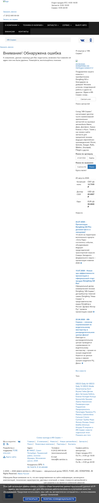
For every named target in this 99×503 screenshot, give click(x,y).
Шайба (78, 424)
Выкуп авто (81, 25)
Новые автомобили (68, 441)
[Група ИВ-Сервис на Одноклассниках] (4, 444)
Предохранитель (83, 409)
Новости (53, 441)
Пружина (89, 412)
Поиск (91, 166)
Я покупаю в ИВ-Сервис (84, 428)
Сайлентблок (87, 414)
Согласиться (31, 499)
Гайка (84, 391)
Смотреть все (86, 99)
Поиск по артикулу (84, 153)
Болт (89, 388)
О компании (42, 441)
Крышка (89, 399)
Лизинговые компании (44, 444)
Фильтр (79, 422)
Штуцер (79, 427)
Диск (78, 394)
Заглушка (84, 394)
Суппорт (79, 419)
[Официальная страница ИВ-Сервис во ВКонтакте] (82, 40)
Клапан (79, 396)
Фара (92, 419)
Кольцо (93, 396)
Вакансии (10, 31)
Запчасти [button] (52, 25)
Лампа (78, 401)
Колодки (85, 396)
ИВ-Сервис (11, 39)
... (88, 94)
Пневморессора (82, 404)
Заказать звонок (9, 11)
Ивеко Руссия (23, 473)
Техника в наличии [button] (32, 25)
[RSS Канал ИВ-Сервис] (8, 444)
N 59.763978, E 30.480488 (37, 465)
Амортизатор (81, 388)
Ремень (79, 414)
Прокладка (80, 412)
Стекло (86, 417)
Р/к (94, 412)
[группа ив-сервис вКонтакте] (19, 441)
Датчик (90, 391)
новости (88, 430)
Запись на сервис (10, 19)
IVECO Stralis (88, 386)
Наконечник (87, 401)
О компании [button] (11, 25)
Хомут (91, 422)
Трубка (86, 419)
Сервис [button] (66, 25)
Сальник (79, 417)
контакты (23, 31)
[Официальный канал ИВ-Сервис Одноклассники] (90, 40)
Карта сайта (11, 456)
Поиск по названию (84, 162)
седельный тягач (83, 432)
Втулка (78, 391)
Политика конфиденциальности (58, 499)
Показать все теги (83, 435)
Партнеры (61, 444)
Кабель (91, 394)
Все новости (81, 370)
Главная (30, 441)
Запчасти (83, 441)
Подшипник (80, 406)
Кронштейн (80, 399)
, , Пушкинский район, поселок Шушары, (37, 455)
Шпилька (85, 424)
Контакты (72, 444)
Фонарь (85, 422)
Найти (91, 158)
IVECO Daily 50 (82, 383)
